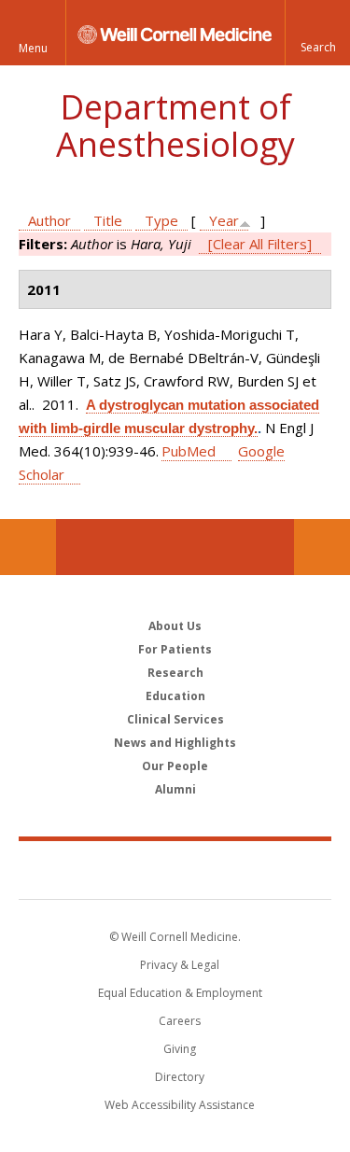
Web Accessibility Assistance (180, 1105)
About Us (175, 626)
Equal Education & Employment (180, 993)
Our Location (28, 547)
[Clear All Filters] (260, 243)
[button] (317, 32)
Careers (180, 1021)
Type (161, 220)
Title (107, 220)
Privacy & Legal (179, 965)
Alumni (175, 789)
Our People (175, 766)
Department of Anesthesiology (175, 125)
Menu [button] (33, 48)
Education (175, 696)
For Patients (175, 649)
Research (175, 673)
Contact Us (322, 547)
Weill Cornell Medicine (175, 869)
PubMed (188, 451)
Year (224, 220)
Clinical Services (175, 719)
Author (49, 220)
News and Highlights (175, 743)
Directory (179, 1077)
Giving (179, 1049)
